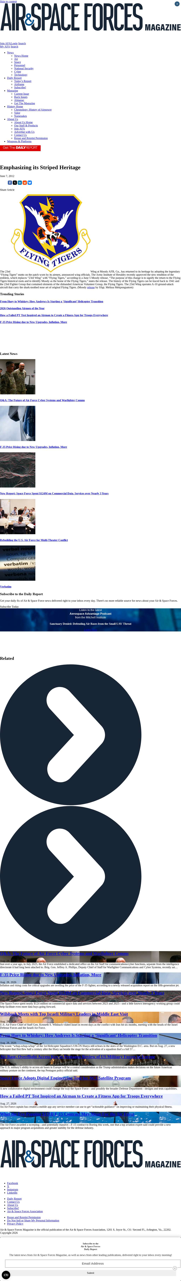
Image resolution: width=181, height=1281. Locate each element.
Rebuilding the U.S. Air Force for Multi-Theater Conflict (34, 540)
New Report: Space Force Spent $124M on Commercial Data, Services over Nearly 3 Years (54, 493)
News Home (21, 55)
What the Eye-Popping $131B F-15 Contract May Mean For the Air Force (67, 1114)
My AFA (5, 46)
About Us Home (23, 122)
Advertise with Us (24, 131)
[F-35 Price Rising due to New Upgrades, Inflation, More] (17, 440)
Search (22, 43)
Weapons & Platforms (19, 141)
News (10, 52)
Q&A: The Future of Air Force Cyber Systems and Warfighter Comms (42, 400)
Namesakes (20, 115)
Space (17, 62)
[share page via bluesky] (30, 183)
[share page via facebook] (10, 183)
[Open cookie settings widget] (6, 1275)
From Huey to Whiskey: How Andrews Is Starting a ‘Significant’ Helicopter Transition (78, 1035)
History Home (15, 106)
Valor (17, 112)
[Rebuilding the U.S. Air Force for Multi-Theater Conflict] (17, 533)
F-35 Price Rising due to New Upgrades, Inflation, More (33, 446)
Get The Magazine (24, 103)
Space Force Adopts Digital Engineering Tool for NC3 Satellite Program (65, 1078)
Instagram (12, 1189)
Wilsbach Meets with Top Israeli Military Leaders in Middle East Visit (64, 1014)
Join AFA (5, 43)
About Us (12, 119)
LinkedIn (12, 1192)
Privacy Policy (15, 1223)
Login (14, 43)
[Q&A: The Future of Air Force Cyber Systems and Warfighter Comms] (17, 393)
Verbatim (5, 586)
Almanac (19, 100)
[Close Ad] (175, 1268)
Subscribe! (20, 87)
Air (16, 58)
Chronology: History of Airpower (33, 109)
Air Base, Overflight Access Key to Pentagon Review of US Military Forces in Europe (77, 1056)
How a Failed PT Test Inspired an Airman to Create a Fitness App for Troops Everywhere (81, 1096)
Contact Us (20, 135)
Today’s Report (22, 81)
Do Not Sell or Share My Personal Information (33, 1220)
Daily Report (14, 77)
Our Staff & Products (26, 125)
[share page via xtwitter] (15, 183)
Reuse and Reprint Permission (31, 138)
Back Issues (20, 96)
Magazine (12, 90)
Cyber (17, 71)
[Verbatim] (17, 579)
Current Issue (21, 93)
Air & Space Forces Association (25, 1211)
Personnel (19, 65)
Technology (20, 74)
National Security (24, 68)
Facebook (12, 1183)
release (91, 287)
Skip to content (8, 1)
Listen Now (90, 629)
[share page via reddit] (25, 183)
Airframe (19, 84)
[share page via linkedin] (20, 183)
